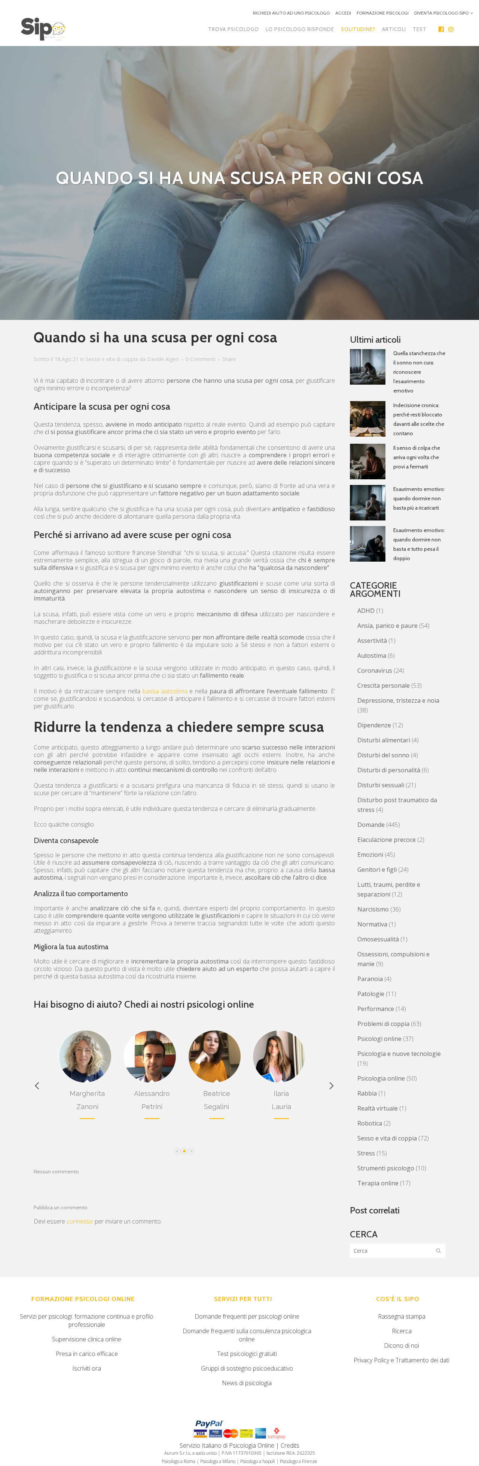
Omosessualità (378, 939)
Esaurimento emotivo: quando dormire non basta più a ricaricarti (419, 498)
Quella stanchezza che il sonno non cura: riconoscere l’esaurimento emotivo (419, 372)
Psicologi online (379, 1039)
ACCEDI (343, 13)
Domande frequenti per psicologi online (247, 1316)
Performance (375, 1009)
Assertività (372, 640)
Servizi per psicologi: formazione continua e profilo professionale (86, 1320)
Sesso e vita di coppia (112, 359)
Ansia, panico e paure (387, 625)
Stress (366, 1153)
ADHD (366, 611)
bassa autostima (165, 691)
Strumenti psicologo (385, 1168)
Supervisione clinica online (86, 1339)
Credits (290, 1445)
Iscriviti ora (86, 1368)
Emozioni (370, 854)
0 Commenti (201, 359)
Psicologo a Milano (217, 1461)
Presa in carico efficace (87, 1354)
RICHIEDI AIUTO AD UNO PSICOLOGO (291, 13)
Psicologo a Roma (178, 1461)
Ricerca (402, 1331)
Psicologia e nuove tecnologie (399, 1054)
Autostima (371, 655)
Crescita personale (383, 685)
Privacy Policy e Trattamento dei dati (401, 1360)
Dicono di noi (401, 1345)
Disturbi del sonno (383, 755)
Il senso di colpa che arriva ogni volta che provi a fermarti (416, 457)
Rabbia (367, 1093)
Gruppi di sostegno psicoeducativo (247, 1368)
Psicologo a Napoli (257, 1461)
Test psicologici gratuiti (247, 1354)
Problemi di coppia (383, 1024)
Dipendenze (374, 725)
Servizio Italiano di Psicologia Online (227, 1445)
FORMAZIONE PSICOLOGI (383, 13)
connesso (80, 1221)
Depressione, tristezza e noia (398, 700)
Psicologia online (381, 1078)
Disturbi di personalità (388, 770)
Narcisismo (373, 909)
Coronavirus (374, 670)
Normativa (372, 924)
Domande (371, 825)
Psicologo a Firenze (298, 1461)
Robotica (369, 1123)
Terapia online (378, 1183)
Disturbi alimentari (383, 740)
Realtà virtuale (377, 1108)
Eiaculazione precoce (386, 840)
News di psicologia (247, 1383)
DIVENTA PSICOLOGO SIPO (441, 13)
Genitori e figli (377, 869)
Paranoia (370, 979)
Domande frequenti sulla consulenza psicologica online (247, 1335)
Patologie (370, 994)
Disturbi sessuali (380, 785)
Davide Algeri (163, 359)
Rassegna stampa (401, 1316)
